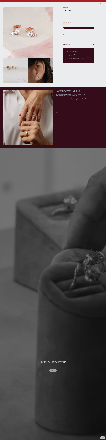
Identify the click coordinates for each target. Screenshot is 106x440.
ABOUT (57, 3)
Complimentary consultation (74, 58)
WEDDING (46, 3)
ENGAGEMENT (41, 3)
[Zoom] (50, 55)
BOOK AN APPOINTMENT (63, 3)
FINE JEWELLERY (52, 3)
